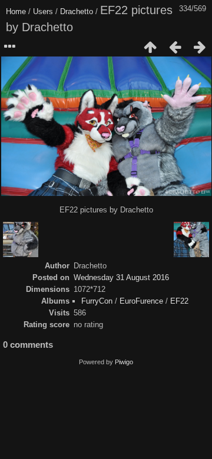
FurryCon (96, 301)
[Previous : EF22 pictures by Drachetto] (175, 47)
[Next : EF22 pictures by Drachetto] (199, 47)
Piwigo (124, 361)
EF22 (179, 301)
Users (43, 11)
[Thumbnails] (150, 47)
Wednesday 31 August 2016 (121, 277)
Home (16, 11)
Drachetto (76, 11)
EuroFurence (141, 301)
